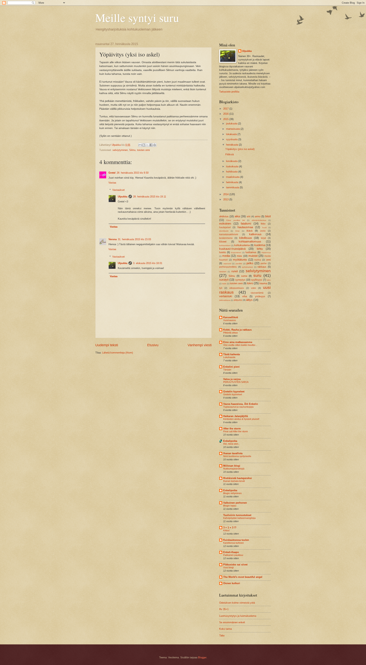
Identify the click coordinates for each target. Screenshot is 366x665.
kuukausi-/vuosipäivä (232, 248)
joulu (263, 231)
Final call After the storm (235, 431)
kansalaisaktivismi (228, 234)
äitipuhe (238, 300)
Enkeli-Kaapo (231, 552)
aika (237, 216)
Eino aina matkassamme (237, 342)
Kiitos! (226, 530)
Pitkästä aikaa (230, 332)
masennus (266, 252)
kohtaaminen (225, 245)
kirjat (263, 238)
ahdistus (224, 216)
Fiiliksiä (229, 154)
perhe (264, 263)
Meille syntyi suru (137, 17)
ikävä (249, 230)
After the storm (232, 428)
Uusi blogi (228, 567)
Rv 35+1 (224, 609)
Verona (112, 239)
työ (220, 288)
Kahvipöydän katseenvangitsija (239, 518)
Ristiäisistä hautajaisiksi (237, 478)
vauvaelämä (257, 293)
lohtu (260, 248)
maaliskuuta (233, 177)
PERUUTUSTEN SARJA (236, 382)
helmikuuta (232, 182)
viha (244, 296)
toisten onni (143, 150)
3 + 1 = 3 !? (229, 527)
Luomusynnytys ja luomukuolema (237, 615)
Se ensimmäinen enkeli (232, 622)
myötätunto (240, 259)
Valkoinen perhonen (235, 502)
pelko (249, 263)
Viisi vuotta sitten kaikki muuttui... (240, 345)
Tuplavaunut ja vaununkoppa (238, 407)
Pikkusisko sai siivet (235, 564)
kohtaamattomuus (250, 241)
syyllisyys (256, 279)
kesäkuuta (232, 161)
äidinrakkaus (224, 300)
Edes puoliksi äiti (235, 220)
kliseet (222, 241)
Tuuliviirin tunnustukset (237, 515)
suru (257, 275)
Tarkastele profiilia (229, 91)
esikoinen (225, 223)
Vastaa (112, 182)
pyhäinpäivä (247, 267)
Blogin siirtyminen (232, 493)
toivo (250, 283)
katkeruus (255, 234)
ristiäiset (222, 272)
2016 (226, 113)
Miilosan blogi (231, 465)
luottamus (251, 252)
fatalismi (246, 223)
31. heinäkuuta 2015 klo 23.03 (134, 239)
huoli (264, 227)
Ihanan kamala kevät (234, 481)
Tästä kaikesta (231, 354)
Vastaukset (118, 189)
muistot (253, 255)
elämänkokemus (259, 220)
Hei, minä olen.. (231, 444)
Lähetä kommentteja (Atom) (117, 352)
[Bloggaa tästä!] (144, 145)
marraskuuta (233, 128)
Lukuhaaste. (229, 357)
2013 (226, 199)
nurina (257, 260)
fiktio (263, 224)
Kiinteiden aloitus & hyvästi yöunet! (241, 419)
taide (224, 284)
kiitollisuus (245, 237)
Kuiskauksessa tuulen (236, 540)
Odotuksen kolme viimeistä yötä (237, 602)
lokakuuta (232, 134)
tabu (269, 280)
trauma (263, 283)
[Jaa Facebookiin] (151, 145)
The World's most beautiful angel (242, 577)
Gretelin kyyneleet (233, 391)
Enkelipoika (230, 441)
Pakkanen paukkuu (233, 555)
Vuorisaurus (229, 320)
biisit (268, 216)
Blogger (202, 657)
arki (248, 216)
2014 (226, 194)
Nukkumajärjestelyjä (233, 468)
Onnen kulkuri (231, 583)
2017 (226, 108)
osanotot (227, 263)
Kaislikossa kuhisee (233, 543)
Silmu (132, 150)
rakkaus (262, 266)
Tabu (222, 635)
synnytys (240, 279)
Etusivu (152, 345)
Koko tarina (225, 628)
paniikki (239, 263)
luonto (222, 252)
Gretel (112, 172)
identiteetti (223, 231)
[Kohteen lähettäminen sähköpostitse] (140, 145)
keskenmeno (226, 238)
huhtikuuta (232, 171)
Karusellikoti (230, 317)
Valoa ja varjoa (232, 379)
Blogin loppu (229, 505)
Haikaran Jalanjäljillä (235, 416)
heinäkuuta (232, 144)
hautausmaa (245, 227)
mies (239, 255)
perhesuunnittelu (228, 267)
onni (268, 259)
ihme (237, 231)
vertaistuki (225, 296)
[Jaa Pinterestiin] (155, 145)
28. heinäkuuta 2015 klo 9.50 (132, 172)
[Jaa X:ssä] (147, 145)
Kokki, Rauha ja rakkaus (237, 329)
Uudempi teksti (106, 345)
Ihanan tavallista (232, 453)
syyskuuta (232, 139)
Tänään (227, 369)
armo (257, 216)
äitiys (249, 299)
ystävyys (260, 296)
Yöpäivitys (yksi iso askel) (239, 149)
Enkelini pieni (231, 366)
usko (253, 288)
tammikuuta (233, 187)
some (244, 276)
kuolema (259, 245)
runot (234, 271)
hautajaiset (225, 227)
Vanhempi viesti (200, 345)
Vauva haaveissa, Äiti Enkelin (240, 404)
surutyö (224, 279)
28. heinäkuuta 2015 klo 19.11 (149, 196)
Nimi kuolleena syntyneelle (237, 456)
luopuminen (236, 252)
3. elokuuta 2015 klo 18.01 (147, 263)
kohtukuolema (242, 245)
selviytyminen (120, 150)
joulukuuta (232, 123)
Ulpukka (122, 196)
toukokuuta (232, 166)
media (226, 255)
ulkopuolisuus (236, 288)
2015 (226, 119)
